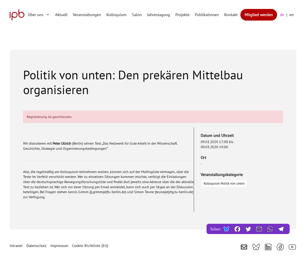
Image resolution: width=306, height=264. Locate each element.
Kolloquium (116, 14)
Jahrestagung (158, 14)
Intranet (16, 245)
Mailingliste (150, 171)
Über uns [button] (35, 14)
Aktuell (61, 14)
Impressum (59, 245)
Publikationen (207, 14)
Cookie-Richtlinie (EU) (90, 245)
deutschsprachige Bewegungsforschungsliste (71, 182)
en (291, 14)
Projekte (182, 14)
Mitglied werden (259, 14)
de (282, 14)
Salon (137, 14)
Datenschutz (36, 245)
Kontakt (231, 14)
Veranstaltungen (87, 14)
